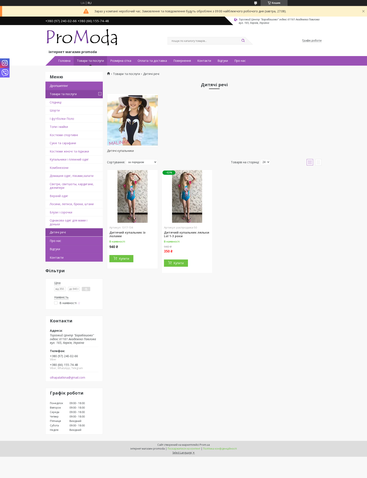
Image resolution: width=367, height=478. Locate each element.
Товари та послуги (90, 60)
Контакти (204, 60)
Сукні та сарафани (63, 143)
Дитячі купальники (120, 151)
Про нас (240, 60)
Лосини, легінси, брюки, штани (72, 204)
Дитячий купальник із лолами (127, 234)
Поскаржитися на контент (184, 448)
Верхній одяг (59, 196)
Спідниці (55, 102)
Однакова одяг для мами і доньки (68, 222)
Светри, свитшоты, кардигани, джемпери (72, 186)
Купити (124, 259)
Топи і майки (59, 127)
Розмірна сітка (120, 60)
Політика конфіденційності (220, 448)
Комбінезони (59, 168)
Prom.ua (205, 445)
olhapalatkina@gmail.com (67, 377)
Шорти (55, 110)
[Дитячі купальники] (132, 120)
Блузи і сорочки (61, 212)
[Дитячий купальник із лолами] (132, 196)
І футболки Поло (62, 119)
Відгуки (222, 60)
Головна (64, 60)
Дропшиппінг (59, 86)
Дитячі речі (58, 232)
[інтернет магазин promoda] (82, 38)
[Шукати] (243, 41)
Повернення (182, 60)
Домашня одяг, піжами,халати (71, 176)
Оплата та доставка (152, 60)
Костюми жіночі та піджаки (69, 151)
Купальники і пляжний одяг (69, 159)
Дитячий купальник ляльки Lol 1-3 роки (186, 234)
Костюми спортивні (64, 135)
